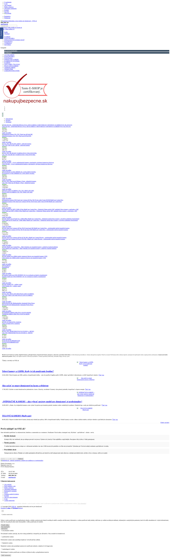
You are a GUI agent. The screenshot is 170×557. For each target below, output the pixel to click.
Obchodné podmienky (10, 8)
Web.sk (18, 508)
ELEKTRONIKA (9, 38)
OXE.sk (13, 506)
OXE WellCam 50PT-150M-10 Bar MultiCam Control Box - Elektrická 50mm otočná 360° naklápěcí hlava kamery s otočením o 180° (39, 211)
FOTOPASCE (8, 41)
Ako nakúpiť (8, 5)
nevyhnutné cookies (8, 530)
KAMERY (7, 37)
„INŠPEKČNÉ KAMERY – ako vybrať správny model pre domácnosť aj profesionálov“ (42, 401)
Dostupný (5, 508)
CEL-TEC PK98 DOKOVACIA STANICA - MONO (17, 333)
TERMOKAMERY (9, 67)
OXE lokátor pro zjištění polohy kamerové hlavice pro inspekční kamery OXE (24, 258)
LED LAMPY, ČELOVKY (12, 64)
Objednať (7, 34)
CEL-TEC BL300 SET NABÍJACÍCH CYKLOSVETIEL (18, 154)
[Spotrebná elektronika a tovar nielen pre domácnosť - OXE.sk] (19, 21)
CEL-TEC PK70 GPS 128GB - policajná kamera (16, 145)
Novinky (6, 11)
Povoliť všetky (5, 525)
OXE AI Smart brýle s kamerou (11, 323)
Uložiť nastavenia (5, 555)
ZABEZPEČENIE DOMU (12, 70)
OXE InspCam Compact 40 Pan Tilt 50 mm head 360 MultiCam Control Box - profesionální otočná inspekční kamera (35, 229)
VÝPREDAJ (8, 43)
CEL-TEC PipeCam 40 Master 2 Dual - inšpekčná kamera (18, 183)
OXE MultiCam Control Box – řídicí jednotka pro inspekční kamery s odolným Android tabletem (29, 248)
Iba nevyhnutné (5, 527)
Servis (6, 492)
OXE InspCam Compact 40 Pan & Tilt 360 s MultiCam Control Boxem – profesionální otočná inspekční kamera (33, 239)
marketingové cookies (8, 549)
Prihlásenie (7, 18)
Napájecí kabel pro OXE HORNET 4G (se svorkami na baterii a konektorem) (24, 276)
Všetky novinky (164, 422)
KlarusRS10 (5, 267)
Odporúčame (9, 119)
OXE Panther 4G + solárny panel (11, 286)
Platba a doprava (9, 7)
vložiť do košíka (6, 133)
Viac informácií (82, 503)
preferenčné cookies (8, 537)
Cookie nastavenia (9, 500)
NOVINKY (7, 44)
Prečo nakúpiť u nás (9, 486)
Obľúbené (8, 122)
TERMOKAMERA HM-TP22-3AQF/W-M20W (16, 314)
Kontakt (6, 10)
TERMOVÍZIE (8, 69)
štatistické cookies (7, 543)
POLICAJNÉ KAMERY (11, 66)
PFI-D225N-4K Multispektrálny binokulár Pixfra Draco (17, 305)
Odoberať (20, 458)
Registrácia (7, 16)
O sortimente (7, 2)
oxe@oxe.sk (4, 24)
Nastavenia (4, 528)
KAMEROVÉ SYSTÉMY (12, 61)
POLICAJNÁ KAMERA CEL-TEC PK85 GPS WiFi (17, 192)
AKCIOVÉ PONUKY (10, 50)
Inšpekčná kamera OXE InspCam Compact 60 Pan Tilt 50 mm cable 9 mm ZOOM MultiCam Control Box (32, 201)
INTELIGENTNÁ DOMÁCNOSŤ (14, 40)
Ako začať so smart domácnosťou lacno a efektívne (25, 385)
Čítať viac (101, 375)
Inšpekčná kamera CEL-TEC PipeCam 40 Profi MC (16, 136)
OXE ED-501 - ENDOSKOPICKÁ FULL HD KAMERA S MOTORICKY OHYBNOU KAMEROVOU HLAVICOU (36, 126)
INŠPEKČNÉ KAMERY (11, 59)
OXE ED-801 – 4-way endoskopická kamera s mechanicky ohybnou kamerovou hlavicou (27, 164)
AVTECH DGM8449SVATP (10, 342)
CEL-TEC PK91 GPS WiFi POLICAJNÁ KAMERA (17, 295)
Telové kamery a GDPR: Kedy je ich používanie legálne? (28, 371)
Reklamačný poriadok (10, 491)
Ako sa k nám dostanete (11, 497)
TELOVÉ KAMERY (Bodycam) (16, 416)
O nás (6, 4)
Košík (6, 32)
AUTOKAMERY (9, 55)
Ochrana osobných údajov (11, 494)
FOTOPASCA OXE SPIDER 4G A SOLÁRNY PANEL (18, 173)
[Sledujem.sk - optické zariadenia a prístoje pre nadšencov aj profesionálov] (22, 460)
